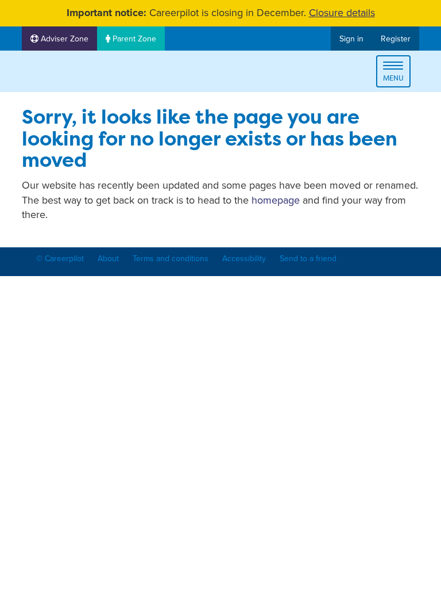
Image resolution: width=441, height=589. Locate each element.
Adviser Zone (63, 39)
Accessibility (244, 258)
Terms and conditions (170, 258)
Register (396, 39)
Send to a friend (308, 258)
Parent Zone (133, 39)
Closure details (342, 12)
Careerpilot (70, 73)
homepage (276, 200)
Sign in (351, 39)
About (108, 258)
